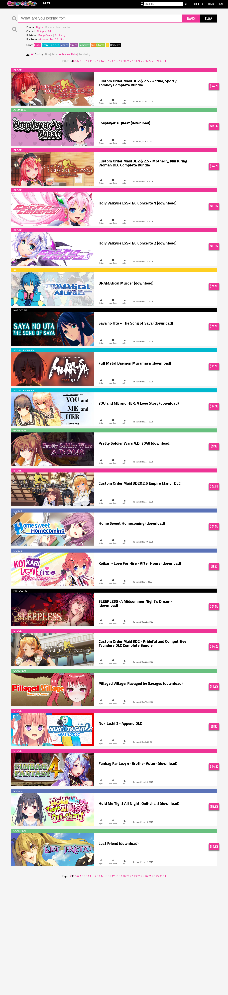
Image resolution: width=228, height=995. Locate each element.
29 (157, 61)
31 (164, 61)
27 (149, 61)
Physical (49, 27)
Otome (100, 45)
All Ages (41, 31)
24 (138, 61)
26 (146, 61)
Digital (39, 27)
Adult (51, 31)
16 (109, 61)
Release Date (69, 54)
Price (54, 54)
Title (47, 54)
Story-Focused (50, 45)
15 (105, 61)
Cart (221, 4)
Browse (47, 3)
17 (113, 61)
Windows (43, 39)
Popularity (84, 54)
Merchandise (63, 27)
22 (131, 61)
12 (94, 61)
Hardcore (115, 45)
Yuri (93, 45)
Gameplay (84, 45)
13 (98, 61)
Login (211, 4)
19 (120, 61)
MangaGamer (45, 35)
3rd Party (60, 35)
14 (102, 61)
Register (198, 4)
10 (87, 61)
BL (107, 45)
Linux (63, 39)
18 (116, 61)
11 (91, 61)
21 (127, 61)
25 (142, 61)
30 (160, 61)
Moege (64, 45)
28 (153, 61)
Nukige (73, 45)
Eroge (37, 45)
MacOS (54, 39)
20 (124, 61)
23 (135, 61)
